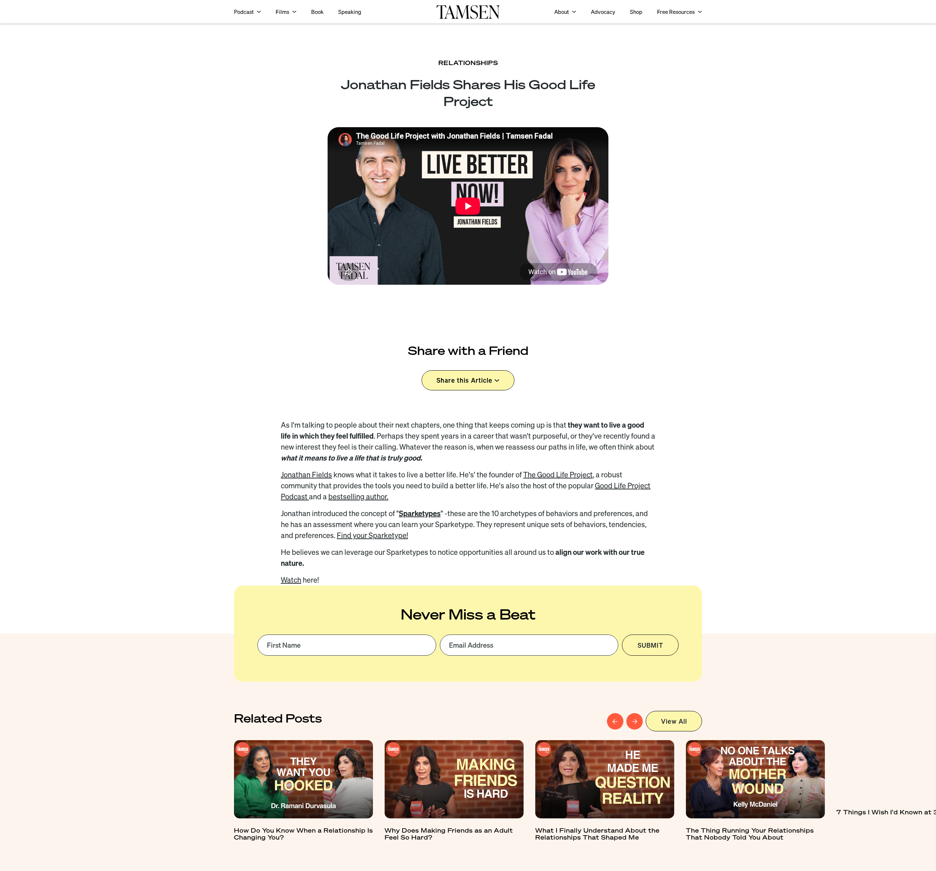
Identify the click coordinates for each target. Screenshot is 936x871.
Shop (636, 12)
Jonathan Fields (306, 474)
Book (317, 12)
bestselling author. (358, 496)
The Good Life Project (558, 474)
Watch (291, 580)
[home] (468, 11)
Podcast (244, 12)
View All (674, 721)
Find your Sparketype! (372, 535)
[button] (247, 12)
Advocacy (603, 12)
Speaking (349, 12)
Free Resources (676, 12)
